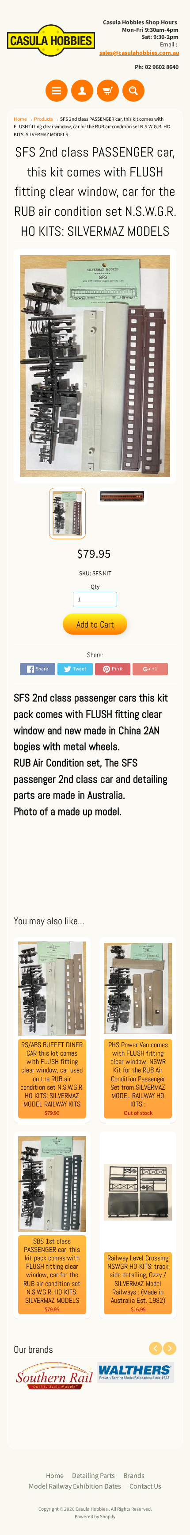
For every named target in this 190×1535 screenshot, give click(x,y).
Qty (95, 586)
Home (20, 119)
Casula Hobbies (92, 1509)
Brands (133, 1476)
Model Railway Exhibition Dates (75, 1486)
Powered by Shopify (95, 1516)
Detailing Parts (93, 1476)
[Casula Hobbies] (51, 41)
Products (43, 119)
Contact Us (145, 1486)
